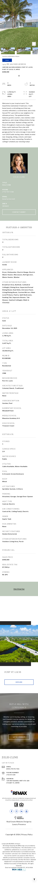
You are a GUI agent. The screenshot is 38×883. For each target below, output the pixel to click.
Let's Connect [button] (19, 737)
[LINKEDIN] (21, 811)
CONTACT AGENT (19, 212)
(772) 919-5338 (8, 192)
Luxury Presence (19, 824)
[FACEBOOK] (11, 811)
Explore (19, 682)
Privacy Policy (27, 834)
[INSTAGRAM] (16, 811)
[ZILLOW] (26, 811)
